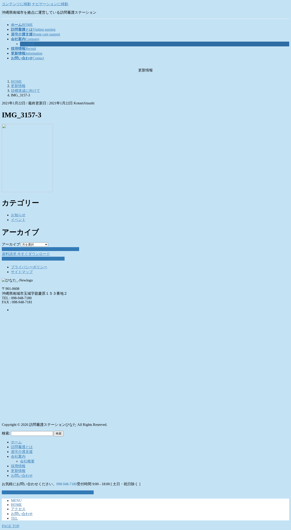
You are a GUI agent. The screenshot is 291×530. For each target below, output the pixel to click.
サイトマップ (22, 272)
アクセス (18, 509)
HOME (16, 505)
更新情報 (18, 471)
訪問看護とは (22, 447)
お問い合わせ (22, 475)
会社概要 (27, 44)
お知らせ (18, 215)
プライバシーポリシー (29, 267)
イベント (18, 220)
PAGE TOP (10, 526)
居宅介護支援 (22, 452)
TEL (14, 518)
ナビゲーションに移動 (50, 4)
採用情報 (18, 466)
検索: (6, 433)
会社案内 (18, 456)
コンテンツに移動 (16, 4)
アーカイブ (11, 244)
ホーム (16, 442)
